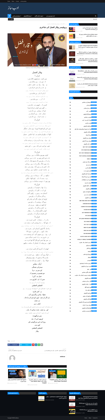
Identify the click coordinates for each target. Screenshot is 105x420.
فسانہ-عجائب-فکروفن (87, 284)
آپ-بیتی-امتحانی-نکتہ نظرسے (86, 242)
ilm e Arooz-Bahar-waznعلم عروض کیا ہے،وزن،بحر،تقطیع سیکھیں (88, 35)
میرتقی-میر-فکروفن (88, 138)
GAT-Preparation (87, 212)
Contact (17, 1)
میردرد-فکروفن (89, 197)
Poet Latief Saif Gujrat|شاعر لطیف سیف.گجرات (17, 380)
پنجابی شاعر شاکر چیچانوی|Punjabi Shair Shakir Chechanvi (58, 380)
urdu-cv (90, 159)
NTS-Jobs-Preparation (86, 218)
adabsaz (62, 356)
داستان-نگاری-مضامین (87, 272)
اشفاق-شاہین (89, 168)
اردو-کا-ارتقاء (89, 135)
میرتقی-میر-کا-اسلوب (87, 141)
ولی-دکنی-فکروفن (88, 144)
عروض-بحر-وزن (89, 182)
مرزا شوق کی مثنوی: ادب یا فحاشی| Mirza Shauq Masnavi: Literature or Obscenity (87, 52)
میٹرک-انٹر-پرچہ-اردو (87, 120)
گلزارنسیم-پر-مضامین (87, 311)
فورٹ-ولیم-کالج (89, 287)
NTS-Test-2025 (88, 224)
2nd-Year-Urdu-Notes (86, 200)
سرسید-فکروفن (89, 278)
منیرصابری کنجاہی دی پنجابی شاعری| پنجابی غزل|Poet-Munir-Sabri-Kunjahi (37, 381)
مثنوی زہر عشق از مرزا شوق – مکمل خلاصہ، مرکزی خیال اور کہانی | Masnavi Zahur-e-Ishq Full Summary (87, 60)
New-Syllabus (88, 227)
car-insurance (88, 233)
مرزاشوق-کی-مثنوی (88, 191)
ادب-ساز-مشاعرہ (88, 108)
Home (9, 1)
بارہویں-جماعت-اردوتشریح (86, 263)
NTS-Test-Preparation (86, 153)
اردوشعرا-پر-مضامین (87, 102)
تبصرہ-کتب (89, 111)
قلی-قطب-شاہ (89, 290)
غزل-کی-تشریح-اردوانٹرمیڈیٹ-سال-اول (84, 129)
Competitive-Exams (87, 206)
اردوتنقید (90, 251)
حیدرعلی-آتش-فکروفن (87, 173)
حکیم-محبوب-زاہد (88, 170)
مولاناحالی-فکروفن (88, 299)
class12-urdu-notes (86, 236)
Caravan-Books (88, 203)
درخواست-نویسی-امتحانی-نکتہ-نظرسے (84, 275)
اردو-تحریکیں (89, 245)
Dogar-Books (88, 209)
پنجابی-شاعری (89, 123)
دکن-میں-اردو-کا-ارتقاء (87, 176)
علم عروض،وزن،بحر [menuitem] (50, 16)
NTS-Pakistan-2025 (87, 150)
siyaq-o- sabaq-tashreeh (85, 239)
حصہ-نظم (90, 269)
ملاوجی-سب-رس (88, 194)
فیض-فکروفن (89, 188)
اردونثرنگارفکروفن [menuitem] (27, 16)
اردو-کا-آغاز (90, 248)
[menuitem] (9, 16)
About (13, 1)
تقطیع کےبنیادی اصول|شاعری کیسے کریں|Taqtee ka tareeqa (89, 28)
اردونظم (90, 257)
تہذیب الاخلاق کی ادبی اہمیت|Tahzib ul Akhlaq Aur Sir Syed (88, 410)
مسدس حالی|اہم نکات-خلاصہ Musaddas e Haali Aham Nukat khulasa (87, 71)
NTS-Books (89, 215)
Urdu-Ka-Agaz (88, 230)
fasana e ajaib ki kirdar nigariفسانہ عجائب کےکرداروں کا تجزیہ (56, 397)
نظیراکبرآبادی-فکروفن (87, 308)
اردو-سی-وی (89, 165)
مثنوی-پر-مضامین (88, 117)
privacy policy (23, 1)
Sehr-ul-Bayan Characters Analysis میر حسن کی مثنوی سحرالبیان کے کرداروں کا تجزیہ (87, 46)
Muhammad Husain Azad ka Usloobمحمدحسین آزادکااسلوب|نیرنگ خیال (87, 397)
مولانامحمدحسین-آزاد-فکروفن (86, 302)
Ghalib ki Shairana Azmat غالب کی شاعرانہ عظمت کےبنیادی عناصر (87, 84)
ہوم (66, 23)
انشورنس (90, 260)
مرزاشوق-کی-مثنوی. (88, 296)
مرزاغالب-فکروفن (88, 132)
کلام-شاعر (62, 23)
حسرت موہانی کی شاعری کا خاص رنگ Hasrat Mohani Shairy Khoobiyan (87, 78)
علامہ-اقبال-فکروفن (88, 185)
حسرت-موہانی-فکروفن (87, 266)
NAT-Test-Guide (88, 147)
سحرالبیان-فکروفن (88, 126)
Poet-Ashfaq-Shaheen (86, 156)
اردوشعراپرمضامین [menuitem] (16, 16)
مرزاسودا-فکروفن (88, 293)
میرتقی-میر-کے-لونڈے (87, 305)
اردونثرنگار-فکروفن (88, 114)
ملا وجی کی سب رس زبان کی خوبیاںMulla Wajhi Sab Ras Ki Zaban (88, 403)
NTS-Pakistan (88, 221)
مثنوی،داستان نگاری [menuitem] (39, 16)
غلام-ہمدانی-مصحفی (87, 281)
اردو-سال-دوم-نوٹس (88, 162)
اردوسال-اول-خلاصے (88, 254)
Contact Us (95, 418)
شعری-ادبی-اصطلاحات (87, 179)
